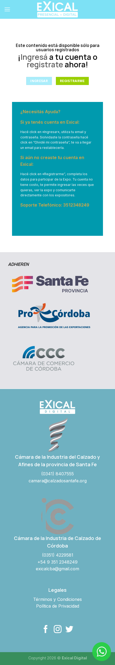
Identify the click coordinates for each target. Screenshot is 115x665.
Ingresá (34, 57)
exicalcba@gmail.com (57, 568)
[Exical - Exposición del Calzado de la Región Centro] (57, 9)
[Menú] (7, 9)
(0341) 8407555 (57, 473)
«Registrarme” (53, 174)
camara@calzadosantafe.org (58, 480)
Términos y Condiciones (57, 599)
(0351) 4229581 (57, 555)
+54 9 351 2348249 (57, 562)
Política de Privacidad (57, 606)
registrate (45, 64)
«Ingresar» (50, 132)
